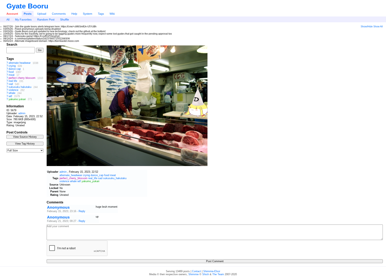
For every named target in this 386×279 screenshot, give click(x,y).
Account (12, 13)
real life (13, 81)
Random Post (45, 19)
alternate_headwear (71, 175)
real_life (92, 178)
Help (74, 13)
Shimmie (193, 274)
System (87, 13)
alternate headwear (20, 63)
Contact (196, 271)
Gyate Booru (27, 6)
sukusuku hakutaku (20, 87)
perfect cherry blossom (22, 78)
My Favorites (23, 19)
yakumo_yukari (90, 181)
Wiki (112, 13)
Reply (82, 211)
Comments (59, 13)
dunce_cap (97, 175)
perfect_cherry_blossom (73, 178)
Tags (101, 13)
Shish (205, 274)
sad (11, 84)
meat (12, 75)
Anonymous (58, 207)
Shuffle (64, 19)
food (11, 72)
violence (14, 90)
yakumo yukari (18, 99)
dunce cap (15, 69)
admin (21, 113)
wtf (11, 96)
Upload (41, 13)
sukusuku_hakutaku (114, 178)
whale (12, 93)
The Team (218, 274)
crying (12, 66)
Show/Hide (367, 26)
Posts (28, 13)
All (7, 19)
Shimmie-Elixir (211, 271)
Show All (378, 26)
